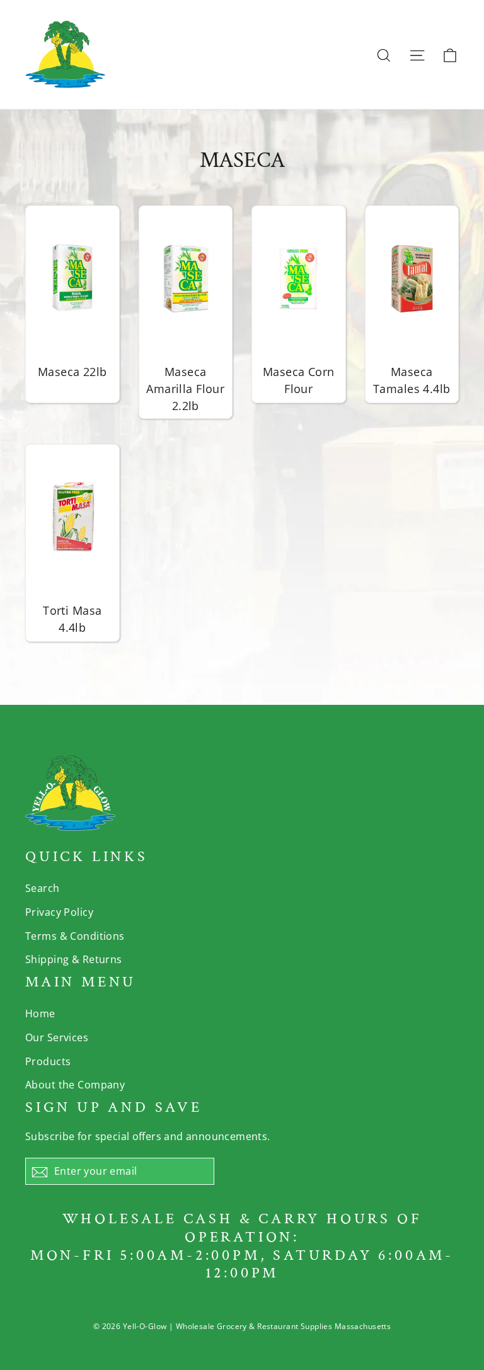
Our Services (56, 1037)
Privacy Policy (59, 912)
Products (48, 1061)
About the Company (75, 1085)
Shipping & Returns (73, 959)
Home (40, 1013)
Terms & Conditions (75, 936)
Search (42, 888)
